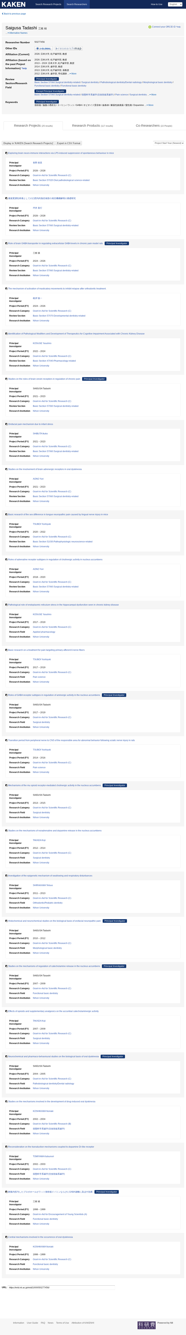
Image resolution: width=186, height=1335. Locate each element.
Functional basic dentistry (47, 86)
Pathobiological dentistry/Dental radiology (121, 82)
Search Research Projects (48, 4)
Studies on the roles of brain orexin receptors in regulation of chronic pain (44, 379)
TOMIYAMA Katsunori (43, 1156)
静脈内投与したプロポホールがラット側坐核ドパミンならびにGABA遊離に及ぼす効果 (50, 1192)
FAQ (43, 1323)
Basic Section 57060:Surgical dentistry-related (57, 82)
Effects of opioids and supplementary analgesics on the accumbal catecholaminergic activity (53, 1011)
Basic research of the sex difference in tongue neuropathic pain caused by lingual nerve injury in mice (58, 514)
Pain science (121, 94)
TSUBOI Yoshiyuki (42, 524)
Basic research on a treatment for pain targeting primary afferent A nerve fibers (46, 650)
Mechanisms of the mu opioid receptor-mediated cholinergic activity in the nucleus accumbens (54, 785)
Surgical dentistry (90, 82)
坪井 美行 (37, 208)
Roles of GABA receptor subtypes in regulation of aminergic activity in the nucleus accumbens (54, 695)
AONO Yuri (38, 479)
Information (18, 1323)
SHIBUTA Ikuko (40, 433)
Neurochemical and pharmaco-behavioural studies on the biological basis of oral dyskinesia (53, 1056)
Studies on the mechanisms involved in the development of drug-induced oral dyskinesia (51, 1101)
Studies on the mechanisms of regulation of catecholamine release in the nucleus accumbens (54, 966)
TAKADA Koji (39, 840)
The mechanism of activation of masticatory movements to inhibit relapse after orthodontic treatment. (57, 288)
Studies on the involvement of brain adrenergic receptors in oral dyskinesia (45, 469)
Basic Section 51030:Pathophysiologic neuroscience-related (62, 541)
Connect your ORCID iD (164, 27)
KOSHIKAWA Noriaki (43, 1111)
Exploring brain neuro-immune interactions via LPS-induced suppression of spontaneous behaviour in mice (61, 153)
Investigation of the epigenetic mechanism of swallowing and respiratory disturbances (50, 875)
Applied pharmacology (44, 632)
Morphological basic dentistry (157, 82)
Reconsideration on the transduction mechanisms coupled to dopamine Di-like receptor (51, 1147)
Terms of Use (62, 1323)
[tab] (33, 125)
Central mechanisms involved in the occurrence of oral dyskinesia (40, 1237)
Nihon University (41, 185)
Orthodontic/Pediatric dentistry (47, 903)
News (50, 1323)
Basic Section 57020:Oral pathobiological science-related (61, 180)
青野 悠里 (37, 162)
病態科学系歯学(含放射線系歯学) (98, 94)
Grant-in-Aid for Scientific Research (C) (52, 175)
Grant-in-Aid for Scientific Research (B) (52, 1124)
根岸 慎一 (37, 298)
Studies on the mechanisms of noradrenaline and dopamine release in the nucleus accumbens (55, 830)
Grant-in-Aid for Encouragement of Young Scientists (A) (60, 1214)
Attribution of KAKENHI (83, 1323)
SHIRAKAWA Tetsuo (43, 885)
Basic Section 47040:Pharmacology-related (54, 361)
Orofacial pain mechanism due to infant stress (30, 424)
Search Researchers (77, 4)
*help (178, 27)
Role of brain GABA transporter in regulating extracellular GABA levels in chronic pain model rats (55, 243)
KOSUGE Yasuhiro (42, 343)
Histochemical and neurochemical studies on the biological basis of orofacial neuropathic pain (54, 921)
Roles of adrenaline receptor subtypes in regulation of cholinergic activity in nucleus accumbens (55, 559)
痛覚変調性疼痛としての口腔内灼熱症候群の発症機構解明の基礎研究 (42, 198)
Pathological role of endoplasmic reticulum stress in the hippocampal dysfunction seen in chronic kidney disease (63, 605)
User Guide (32, 1323)
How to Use (156, 4)
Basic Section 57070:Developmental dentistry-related (59, 316)
